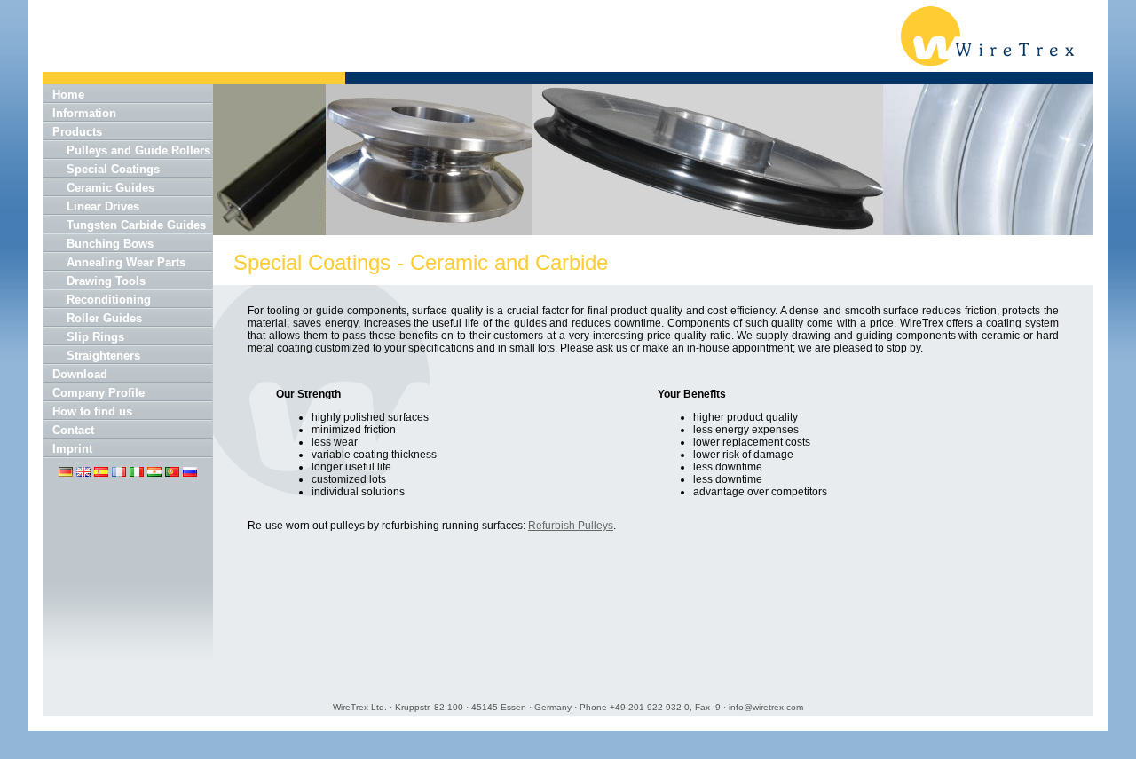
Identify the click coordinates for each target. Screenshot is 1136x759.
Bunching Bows (110, 243)
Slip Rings (95, 337)
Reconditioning (109, 299)
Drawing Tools (106, 281)
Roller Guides (104, 318)
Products (77, 131)
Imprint (72, 448)
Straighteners (103, 355)
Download (79, 374)
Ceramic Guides (110, 187)
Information (84, 113)
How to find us (92, 411)
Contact (73, 430)
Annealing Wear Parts (126, 262)
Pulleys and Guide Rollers (138, 150)
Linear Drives (103, 206)
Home (68, 94)
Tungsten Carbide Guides (136, 225)
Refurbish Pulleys (570, 525)
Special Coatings (113, 169)
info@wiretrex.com (766, 707)
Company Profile (98, 392)
